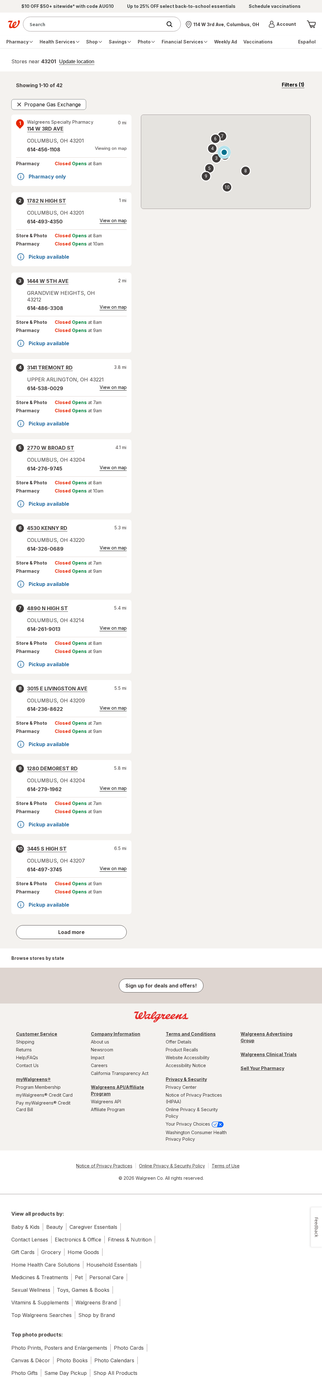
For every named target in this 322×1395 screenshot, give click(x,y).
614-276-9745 (44, 468)
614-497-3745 (44, 869)
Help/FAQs (27, 1057)
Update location (76, 62)
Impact (97, 1057)
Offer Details (179, 1041)
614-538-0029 (45, 388)
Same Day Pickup (65, 1373)
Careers (99, 1065)
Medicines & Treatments (39, 1277)
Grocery (51, 1252)
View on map (113, 220)
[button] (282, 24)
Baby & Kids (25, 1227)
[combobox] (94, 24)
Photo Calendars (114, 1360)
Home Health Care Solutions (45, 1265)
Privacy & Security (186, 1079)
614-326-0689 (45, 549)
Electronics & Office (78, 1239)
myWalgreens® (33, 1079)
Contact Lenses (29, 1239)
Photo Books (72, 1360)
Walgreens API (106, 1101)
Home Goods (83, 1252)
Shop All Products (115, 1373)
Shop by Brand (96, 1315)
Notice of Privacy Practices (104, 1165)
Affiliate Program (108, 1109)
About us (100, 1041)
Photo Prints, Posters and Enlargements (59, 1348)
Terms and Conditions (191, 1034)
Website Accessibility (187, 1057)
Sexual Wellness (30, 1290)
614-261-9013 (43, 629)
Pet (79, 1277)
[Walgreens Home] (14, 24)
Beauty (54, 1227)
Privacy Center (181, 1087)
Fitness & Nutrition (130, 1239)
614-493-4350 (45, 221)
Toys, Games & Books (83, 1290)
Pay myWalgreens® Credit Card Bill (43, 1106)
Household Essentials (111, 1265)
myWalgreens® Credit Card (44, 1095)
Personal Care (106, 1277)
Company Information (115, 1034)
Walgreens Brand (96, 1302)
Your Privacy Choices (188, 1124)
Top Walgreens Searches (41, 1315)
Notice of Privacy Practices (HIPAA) (194, 1098)
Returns (24, 1049)
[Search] (172, 24)
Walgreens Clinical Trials (269, 1054)
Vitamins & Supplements (40, 1302)
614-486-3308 (45, 308)
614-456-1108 (43, 149)
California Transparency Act (119, 1073)
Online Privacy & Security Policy (192, 1113)
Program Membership (38, 1087)
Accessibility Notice (186, 1065)
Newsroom (102, 1049)
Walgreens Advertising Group (266, 1037)
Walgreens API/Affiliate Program (117, 1090)
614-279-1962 (44, 789)
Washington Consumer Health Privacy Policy (196, 1136)
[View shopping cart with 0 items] (311, 24)
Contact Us (27, 1065)
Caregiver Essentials (93, 1227)
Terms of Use (226, 1165)
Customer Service (36, 1034)
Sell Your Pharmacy (262, 1068)
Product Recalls (182, 1049)
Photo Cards (129, 1348)
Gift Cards (23, 1252)
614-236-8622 (45, 709)
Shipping (25, 1041)
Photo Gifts (24, 1373)
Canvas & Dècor (30, 1360)
